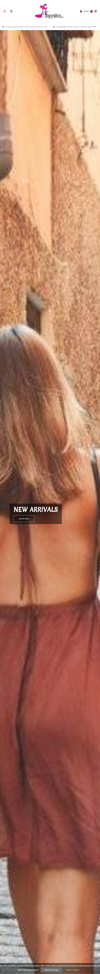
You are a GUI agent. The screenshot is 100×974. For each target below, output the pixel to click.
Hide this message (51, 970)
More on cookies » (73, 970)
